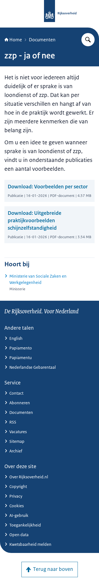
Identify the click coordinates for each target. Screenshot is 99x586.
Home (15, 40)
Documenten (42, 40)
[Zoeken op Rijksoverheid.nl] (88, 39)
